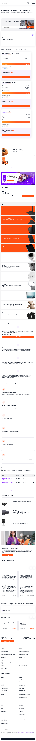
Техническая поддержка (5, 717)
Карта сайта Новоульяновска (23, 719)
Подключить (16, 77)
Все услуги (2, 679)
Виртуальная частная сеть (23, 681)
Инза (14, 608)
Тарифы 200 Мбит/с (4, 668)
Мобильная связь (3, 657)
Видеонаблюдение (4, 682)
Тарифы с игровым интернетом (24, 651)
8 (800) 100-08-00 (29, 639)
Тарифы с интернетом (4, 651)
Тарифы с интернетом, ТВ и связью (6, 655)
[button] (18, 13)
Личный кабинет (21, 711)
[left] (31, 568)
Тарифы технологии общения (23, 662)
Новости (2, 708)
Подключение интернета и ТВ (23, 697)
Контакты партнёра (4, 720)
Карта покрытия (21, 708)
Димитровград (9, 608)
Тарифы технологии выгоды (23, 660)
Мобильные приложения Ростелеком (25, 709)
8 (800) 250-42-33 (31, 3)
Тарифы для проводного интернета (6, 662)
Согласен (32, 739)
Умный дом (2, 685)
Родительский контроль (5, 688)
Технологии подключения (5, 722)
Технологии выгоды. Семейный (9, 111)
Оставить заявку (18, 336)
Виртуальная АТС (21, 688)
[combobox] (14, 27)
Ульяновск (29, 608)
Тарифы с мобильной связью (23, 654)
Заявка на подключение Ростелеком (24, 694)
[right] (34, 568)
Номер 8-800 (21, 687)
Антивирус (2, 684)
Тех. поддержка (5, 42)
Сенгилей (24, 608)
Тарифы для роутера (22, 657)
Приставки (2, 694)
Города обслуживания (4, 723)
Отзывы (2, 709)
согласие (12, 739)
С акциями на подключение (5, 673)
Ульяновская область (6, 610)
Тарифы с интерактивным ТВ (23, 655)
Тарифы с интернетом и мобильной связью (8, 654)
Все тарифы (18, 140)
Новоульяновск (18, 608)
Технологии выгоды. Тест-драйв (9, 82)
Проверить (30, 27)
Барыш (4, 608)
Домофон (2, 681)
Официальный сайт (22, 714)
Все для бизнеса (21, 679)
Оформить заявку (7, 641)
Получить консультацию (7, 555)
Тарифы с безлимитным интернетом (7, 663)
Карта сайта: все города (23, 717)
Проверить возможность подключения (18, 167)
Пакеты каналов (3, 711)
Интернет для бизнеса (22, 684)
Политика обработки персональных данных (25, 732)
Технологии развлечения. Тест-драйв (10, 53)
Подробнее (14, 628)
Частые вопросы (3, 719)
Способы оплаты (21, 712)
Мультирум (2, 687)
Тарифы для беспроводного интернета (7, 660)
